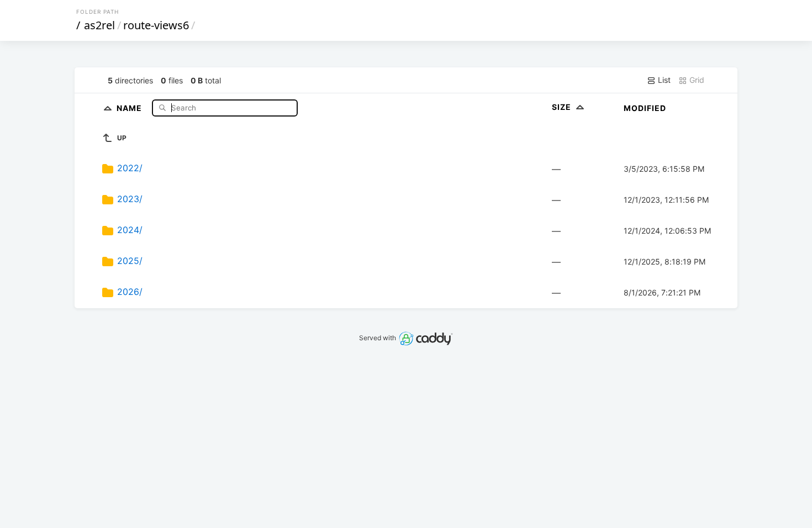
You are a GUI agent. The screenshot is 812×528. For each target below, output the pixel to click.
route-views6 (156, 25)
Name (130, 107)
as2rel (99, 25)
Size (562, 107)
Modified (645, 108)
